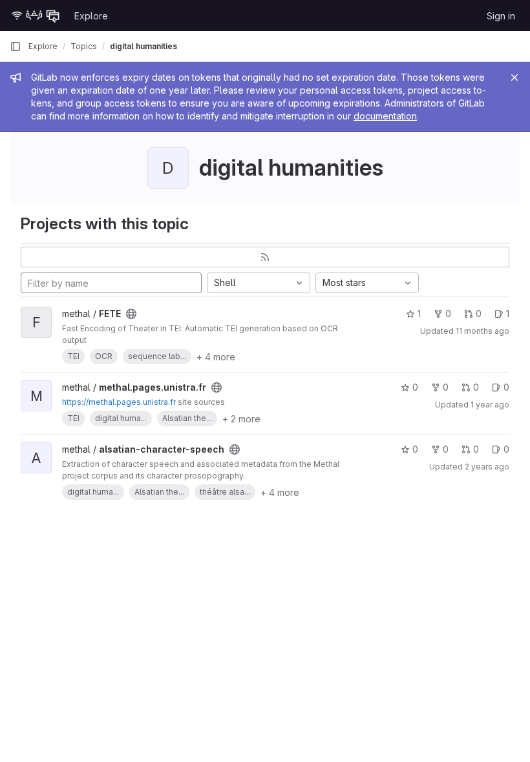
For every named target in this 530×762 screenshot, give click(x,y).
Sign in (501, 15)
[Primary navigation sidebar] (15, 46)
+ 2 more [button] (241, 418)
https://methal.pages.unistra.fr (119, 402)
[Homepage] (35, 15)
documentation (385, 115)
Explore (91, 15)
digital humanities (143, 46)
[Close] (514, 77)
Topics (83, 46)
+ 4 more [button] (215, 356)
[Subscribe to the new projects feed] (265, 257)
